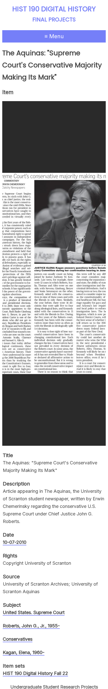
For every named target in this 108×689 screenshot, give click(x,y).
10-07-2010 (14, 542)
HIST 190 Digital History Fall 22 (35, 673)
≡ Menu (54, 36)
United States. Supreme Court (34, 612)
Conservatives (17, 639)
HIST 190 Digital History (54, 9)
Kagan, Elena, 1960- (23, 652)
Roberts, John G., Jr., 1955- (31, 625)
